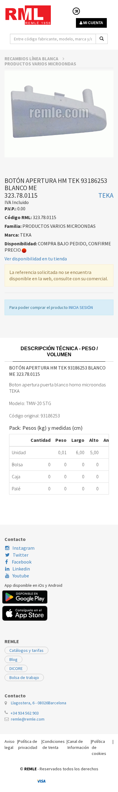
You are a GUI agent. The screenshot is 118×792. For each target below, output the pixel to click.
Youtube (20, 576)
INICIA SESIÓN (81, 307)
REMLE (30, 769)
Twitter (20, 555)
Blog (13, 659)
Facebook (21, 562)
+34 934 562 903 (25, 713)
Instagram (23, 548)
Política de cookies (99, 747)
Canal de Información (78, 744)
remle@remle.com (27, 719)
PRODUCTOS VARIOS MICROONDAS (40, 64)
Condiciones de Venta (53, 744)
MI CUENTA (92, 23)
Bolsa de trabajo (24, 677)
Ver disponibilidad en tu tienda (36, 259)
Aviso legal (10, 744)
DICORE (16, 668)
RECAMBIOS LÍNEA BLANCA (32, 58)
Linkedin (21, 569)
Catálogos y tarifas (26, 650)
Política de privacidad (27, 744)
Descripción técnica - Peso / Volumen (59, 351)
